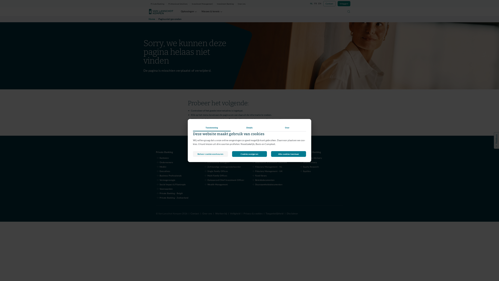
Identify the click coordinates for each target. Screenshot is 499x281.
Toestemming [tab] (212, 128)
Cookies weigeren (249, 154)
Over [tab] (287, 128)
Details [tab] (249, 128)
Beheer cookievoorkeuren (210, 154)
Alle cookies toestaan (288, 154)
